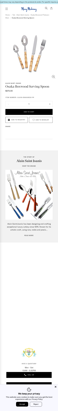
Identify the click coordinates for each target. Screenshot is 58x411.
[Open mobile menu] (6, 9)
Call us (31, 375)
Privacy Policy (37, 399)
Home (7, 15)
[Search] (46, 8)
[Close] (55, 386)
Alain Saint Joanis (13, 83)
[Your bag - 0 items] (51, 8)
